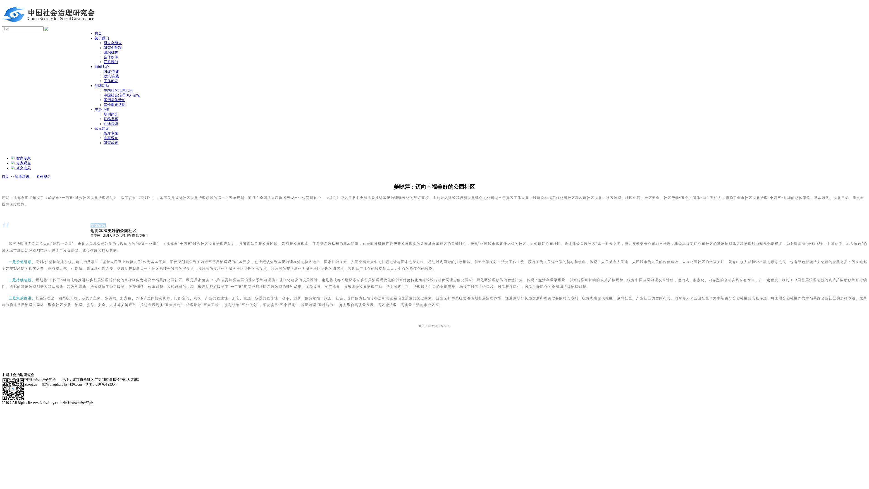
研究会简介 (113, 43)
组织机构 (111, 52)
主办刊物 (102, 109)
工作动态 (111, 81)
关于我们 (102, 38)
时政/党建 (111, 71)
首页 (98, 33)
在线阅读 (111, 124)
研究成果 (111, 143)
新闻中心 (102, 67)
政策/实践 (111, 76)
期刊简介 (111, 114)
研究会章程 (113, 48)
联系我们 (111, 62)
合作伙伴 (111, 57)
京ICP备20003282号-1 (113, 403)
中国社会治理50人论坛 (122, 95)
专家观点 (111, 138)
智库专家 (111, 133)
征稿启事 (111, 119)
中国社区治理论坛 (118, 90)
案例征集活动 (114, 100)
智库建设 (102, 128)
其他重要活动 (114, 105)
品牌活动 (102, 86)
